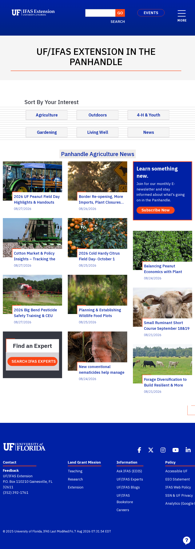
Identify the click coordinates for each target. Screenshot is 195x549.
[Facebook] (139, 449)
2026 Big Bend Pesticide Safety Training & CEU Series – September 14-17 (37, 312)
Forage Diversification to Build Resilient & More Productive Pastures (165, 382)
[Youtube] (176, 449)
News (148, 132)
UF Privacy (184, 495)
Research (75, 479)
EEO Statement (177, 479)
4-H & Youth (148, 115)
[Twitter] (151, 449)
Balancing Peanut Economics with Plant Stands (163, 268)
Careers (123, 510)
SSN (168, 495)
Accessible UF (176, 471)
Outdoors (98, 115)
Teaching (75, 471)
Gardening (47, 132)
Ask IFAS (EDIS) (129, 471)
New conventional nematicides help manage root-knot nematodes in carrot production (101, 369)
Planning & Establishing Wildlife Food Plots (100, 312)
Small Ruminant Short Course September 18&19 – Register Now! (166, 325)
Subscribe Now (155, 210)
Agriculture (47, 115)
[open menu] (182, 11)
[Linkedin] (188, 449)
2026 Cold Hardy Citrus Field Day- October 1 (99, 256)
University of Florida (28, 531)
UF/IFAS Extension (18, 476)
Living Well (97, 132)
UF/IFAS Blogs (128, 487)
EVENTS (151, 12)
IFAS (46, 531)
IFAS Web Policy (178, 487)
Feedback (11, 470)
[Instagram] (163, 449)
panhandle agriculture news (97, 154)
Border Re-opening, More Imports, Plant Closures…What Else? (101, 199)
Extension (75, 487)
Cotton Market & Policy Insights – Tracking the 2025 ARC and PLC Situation (34, 256)
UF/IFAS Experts (130, 479)
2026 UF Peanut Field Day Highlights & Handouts (37, 199)
